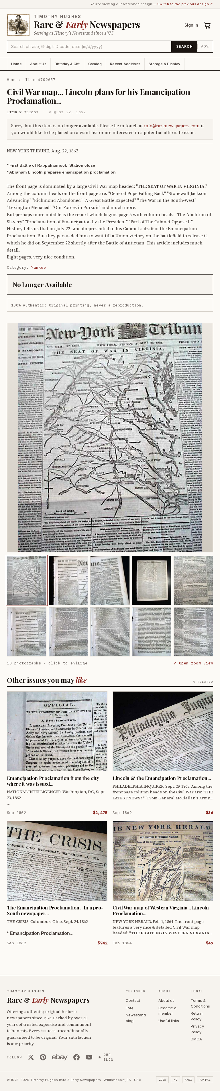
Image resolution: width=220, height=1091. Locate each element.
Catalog (95, 64)
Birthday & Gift (67, 64)
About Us (38, 64)
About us (166, 1000)
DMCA (196, 1039)
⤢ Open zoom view (193, 663)
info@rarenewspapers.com (172, 126)
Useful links (168, 1020)
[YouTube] (89, 1057)
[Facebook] (76, 1057)
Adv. (205, 46)
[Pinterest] (43, 1057)
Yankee (38, 267)
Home (16, 64)
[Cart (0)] (207, 25)
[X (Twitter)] (31, 1057)
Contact (133, 1000)
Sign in (191, 25)
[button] (110, 437)
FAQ (129, 1008)
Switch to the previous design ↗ (185, 4)
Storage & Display (164, 64)
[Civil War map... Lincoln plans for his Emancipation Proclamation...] (26, 580)
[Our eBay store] (60, 1057)
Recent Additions (125, 64)
